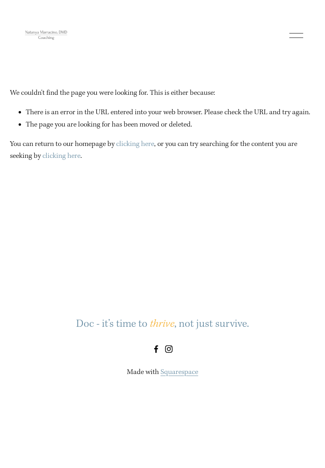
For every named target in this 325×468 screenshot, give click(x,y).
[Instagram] (169, 349)
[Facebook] (156, 349)
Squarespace (179, 372)
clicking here (135, 144)
